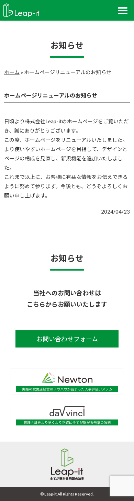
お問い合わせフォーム (67, 339)
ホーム (12, 72)
